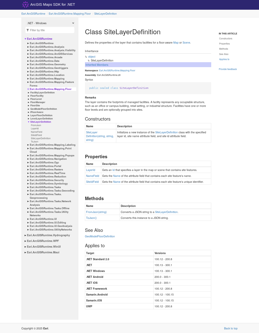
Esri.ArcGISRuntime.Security (47, 180)
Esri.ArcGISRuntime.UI (43, 219)
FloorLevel (36, 99)
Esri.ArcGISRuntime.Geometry (48, 64)
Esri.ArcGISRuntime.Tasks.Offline (49, 208)
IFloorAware (36, 112)
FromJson (36, 125)
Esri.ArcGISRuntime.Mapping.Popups (52, 155)
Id (113, 170)
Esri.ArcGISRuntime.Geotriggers (49, 68)
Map (176, 42)
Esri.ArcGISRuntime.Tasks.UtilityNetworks (49, 213)
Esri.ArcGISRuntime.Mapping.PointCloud (50, 150)
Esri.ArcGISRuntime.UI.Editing (48, 222)
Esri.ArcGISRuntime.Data (44, 61)
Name (116, 176)
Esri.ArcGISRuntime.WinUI (44, 246)
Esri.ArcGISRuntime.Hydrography (48, 235)
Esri (101, 70)
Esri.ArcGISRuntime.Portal (45, 166)
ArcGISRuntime (112, 70)
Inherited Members (97, 65)
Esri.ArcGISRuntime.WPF (43, 241)
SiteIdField (36, 135)
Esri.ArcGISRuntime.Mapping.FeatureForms (52, 83)
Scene (186, 42)
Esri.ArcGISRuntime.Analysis (47, 46)
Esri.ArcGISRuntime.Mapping (47, 78)
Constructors (225, 38)
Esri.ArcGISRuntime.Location (47, 75)
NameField (36, 131)
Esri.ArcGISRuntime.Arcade (46, 57)
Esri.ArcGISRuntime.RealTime (47, 173)
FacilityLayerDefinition (42, 92)
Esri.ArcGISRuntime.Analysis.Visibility (52, 50)
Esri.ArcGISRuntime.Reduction (48, 176)
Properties (224, 43)
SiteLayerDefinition (105, 13)
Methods (223, 48)
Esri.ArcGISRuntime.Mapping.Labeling (52, 144)
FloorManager (37, 102)
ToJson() (91, 218)
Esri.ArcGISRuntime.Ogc (44, 162)
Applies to (224, 59)
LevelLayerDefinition (41, 118)
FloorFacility (37, 95)
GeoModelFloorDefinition (43, 108)
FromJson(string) (96, 212)
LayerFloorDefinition (41, 115)
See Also (223, 54)
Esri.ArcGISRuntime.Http (44, 71)
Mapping (124, 70)
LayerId (35, 128)
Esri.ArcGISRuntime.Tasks (45, 187)
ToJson (34, 141)
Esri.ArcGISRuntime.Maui (43, 252)
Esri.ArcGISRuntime (33, 13)
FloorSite (35, 105)
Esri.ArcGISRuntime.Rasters (46, 169)
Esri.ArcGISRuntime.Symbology (49, 183)
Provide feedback (228, 69)
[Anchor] (81, 118)
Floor (132, 70)
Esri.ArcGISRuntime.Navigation (48, 159)
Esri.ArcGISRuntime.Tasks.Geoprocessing (46, 195)
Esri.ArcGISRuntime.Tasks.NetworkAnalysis (50, 203)
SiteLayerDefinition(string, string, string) (100, 136)
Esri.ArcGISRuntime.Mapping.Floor (70, 13)
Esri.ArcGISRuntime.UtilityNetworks (51, 229)
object (91, 56)
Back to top (231, 328)
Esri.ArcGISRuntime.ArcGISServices (51, 54)
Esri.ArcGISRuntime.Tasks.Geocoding (52, 190)
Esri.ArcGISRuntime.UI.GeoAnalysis (51, 226)
